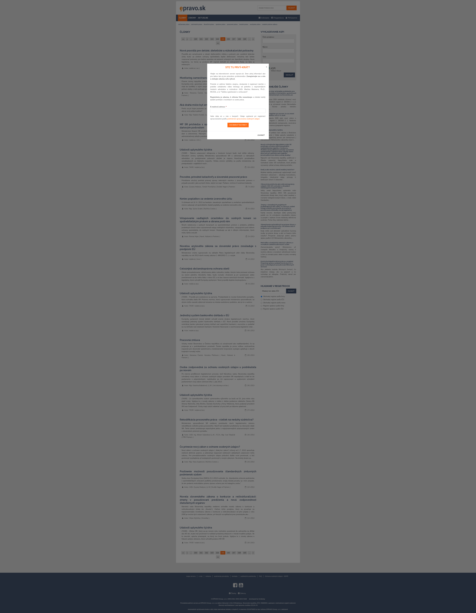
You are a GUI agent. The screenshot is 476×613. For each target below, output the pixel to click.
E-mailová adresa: (218, 107)
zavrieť (261, 135)
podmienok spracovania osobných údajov (243, 119)
